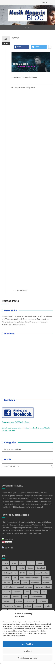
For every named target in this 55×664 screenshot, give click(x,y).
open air (16, 596)
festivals (7, 582)
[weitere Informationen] (49, 47)
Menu (44, 2)
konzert (7, 592)
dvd (30, 573)
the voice (42, 601)
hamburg (46, 582)
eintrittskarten (42, 573)
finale (16, 582)
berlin (6, 568)
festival (46, 577)
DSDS (22, 573)
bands (40, 563)
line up (35, 592)
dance (30, 568)
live (44, 592)
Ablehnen (27, 651)
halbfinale (35, 582)
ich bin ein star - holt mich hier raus (18, 587)
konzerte (17, 592)
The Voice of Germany (12, 606)
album (31, 563)
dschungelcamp (10, 573)
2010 (6, 563)
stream (19, 601)
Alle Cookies (27, 644)
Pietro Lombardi (37, 596)
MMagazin (23, 290)
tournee (38, 606)
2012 (22, 563)
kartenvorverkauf (43, 587)
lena (27, 592)
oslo (25, 596)
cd (13, 568)
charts (21, 568)
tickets (28, 606)
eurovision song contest (29, 577)
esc (15, 577)
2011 (14, 563)
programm (8, 601)
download (41, 568)
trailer (47, 606)
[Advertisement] (32, 189)
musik (6, 596)
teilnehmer (30, 601)
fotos (25, 582)
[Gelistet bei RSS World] (7, 548)
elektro (6, 577)
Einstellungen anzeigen (27, 658)
